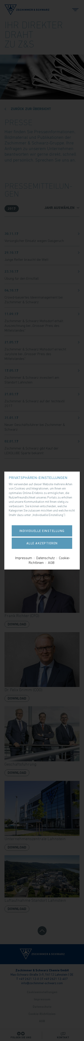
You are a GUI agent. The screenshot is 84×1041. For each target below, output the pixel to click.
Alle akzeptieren (42, 543)
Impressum (23, 558)
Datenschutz (45, 558)
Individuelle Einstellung (42, 531)
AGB (51, 562)
